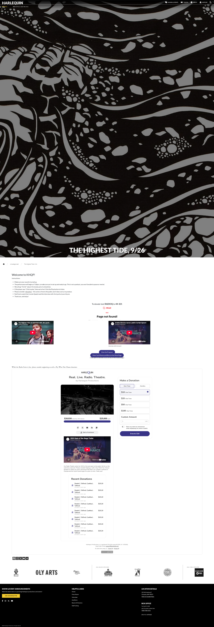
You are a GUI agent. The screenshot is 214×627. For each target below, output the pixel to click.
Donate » (5, 6)
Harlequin (12, 3)
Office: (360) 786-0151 (20, 6)
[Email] (23, 558)
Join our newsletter (11, 595)
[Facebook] (14, 558)
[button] (210, 2)
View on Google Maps (148, 596)
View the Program (107, 352)
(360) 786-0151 (146, 610)
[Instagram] (17, 558)
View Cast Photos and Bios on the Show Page (107, 355)
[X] (20, 558)
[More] (27, 558)
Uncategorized (14, 264)
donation (29, 292)
